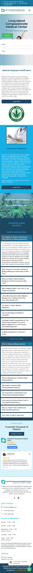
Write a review (12, 447)
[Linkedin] (18, 498)
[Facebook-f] (14, 498)
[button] (29, 10)
